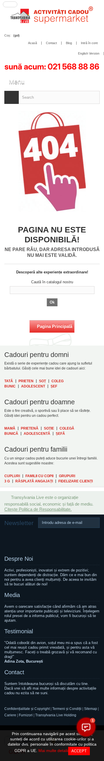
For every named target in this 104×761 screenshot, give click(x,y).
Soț (42, 381)
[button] (86, 727)
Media (12, 595)
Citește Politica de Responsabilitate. (38, 509)
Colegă (67, 428)
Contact (14, 672)
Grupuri (67, 476)
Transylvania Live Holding (55, 715)
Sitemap (91, 709)
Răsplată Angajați (34, 481)
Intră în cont (89, 43)
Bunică (11, 434)
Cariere (10, 715)
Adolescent (33, 386)
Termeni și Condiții (66, 709)
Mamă (9, 428)
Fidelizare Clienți (75, 481)
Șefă (60, 434)
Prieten (26, 381)
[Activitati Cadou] (52, 16)
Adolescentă (37, 434)
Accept (79, 751)
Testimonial (18, 631)
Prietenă (29, 428)
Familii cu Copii (39, 476)
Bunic (10, 386)
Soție (49, 428)
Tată (8, 381)
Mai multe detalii (53, 750)
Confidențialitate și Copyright (27, 709)
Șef (54, 386)
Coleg (57, 381)
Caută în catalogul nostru (52, 282)
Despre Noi (18, 559)
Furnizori (26, 715)
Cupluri (12, 476)
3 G (7, 481)
